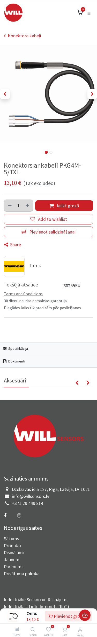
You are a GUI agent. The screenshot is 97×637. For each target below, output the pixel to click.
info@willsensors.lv (30, 496)
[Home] (17, 629)
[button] (5, 94)
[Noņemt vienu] (9, 206)
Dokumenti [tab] (16, 361)
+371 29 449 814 (27, 503)
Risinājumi (14, 553)
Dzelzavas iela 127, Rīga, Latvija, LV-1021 (51, 489)
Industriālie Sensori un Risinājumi (36, 599)
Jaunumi (12, 560)
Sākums (11, 539)
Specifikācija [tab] (18, 348)
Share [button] (15, 245)
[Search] (32, 629)
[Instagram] (19, 515)
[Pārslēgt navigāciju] (89, 13)
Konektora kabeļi (24, 36)
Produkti (12, 546)
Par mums (14, 567)
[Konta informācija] (80, 629)
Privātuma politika (22, 574)
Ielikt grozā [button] (67, 206)
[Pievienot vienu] (27, 206)
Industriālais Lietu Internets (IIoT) (36, 606)
